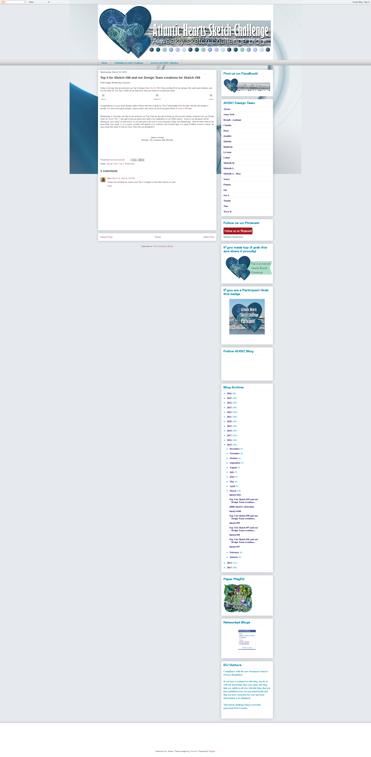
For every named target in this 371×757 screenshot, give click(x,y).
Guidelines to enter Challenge (128, 62)
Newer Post (106, 237)
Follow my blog (247, 647)
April (232, 486)
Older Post (208, 237)
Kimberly (228, 146)
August (233, 467)
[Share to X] (137, 159)
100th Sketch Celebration (241, 506)
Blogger (212, 751)
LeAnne (227, 152)
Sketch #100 (235, 511)
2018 (229, 430)
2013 (229, 567)
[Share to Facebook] (140, 159)
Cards (241, 642)
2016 (229, 440)
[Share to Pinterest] (143, 159)
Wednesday (130, 164)
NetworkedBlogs (244, 631)
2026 (229, 393)
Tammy (227, 200)
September (235, 462)
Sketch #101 (235, 494)
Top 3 (121, 164)
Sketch (246, 642)
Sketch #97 (234, 546)
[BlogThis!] (134, 159)
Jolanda (227, 141)
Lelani (226, 157)
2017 (229, 435)
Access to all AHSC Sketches (164, 62)
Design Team (112, 164)
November (235, 453)
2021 (229, 416)
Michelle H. (229, 163)
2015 (229, 444)
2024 (229, 402)
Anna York (228, 114)
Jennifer (227, 136)
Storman (193, 751)
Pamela (227, 184)
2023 (229, 407)
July (232, 472)
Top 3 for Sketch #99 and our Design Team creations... (243, 501)
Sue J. (226, 195)
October (234, 458)
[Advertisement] (150, 733)
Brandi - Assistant (232, 119)
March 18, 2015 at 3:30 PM (123, 178)
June (232, 476)
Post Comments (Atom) (163, 246)
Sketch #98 (155, 88)
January (234, 557)
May (232, 481)
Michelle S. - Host (232, 173)
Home (104, 62)
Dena (226, 130)
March (233, 490)
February (235, 552)
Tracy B (227, 211)
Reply (109, 186)
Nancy (226, 179)
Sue (225, 189)
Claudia (227, 125)
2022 (229, 412)
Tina (225, 206)
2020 (229, 421)
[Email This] (132, 159)
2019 (229, 426)
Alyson (226, 109)
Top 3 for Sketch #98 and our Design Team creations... (243, 517)
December (235, 448)
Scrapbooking (244, 644)
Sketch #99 (113, 119)
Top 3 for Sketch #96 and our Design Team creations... (243, 541)
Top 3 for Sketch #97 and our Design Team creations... (243, 529)
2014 (229, 562)
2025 (229, 398)
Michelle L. (228, 168)
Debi (109, 178)
